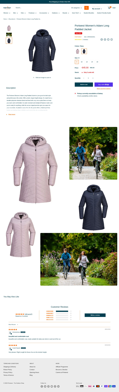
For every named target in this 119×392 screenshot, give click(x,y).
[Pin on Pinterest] (105, 39)
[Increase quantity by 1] (93, 78)
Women (5, 13)
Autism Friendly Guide (104, 13)
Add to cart (83, 84)
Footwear (31, 13)
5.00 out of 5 (28, 314)
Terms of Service (8, 375)
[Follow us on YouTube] (52, 386)
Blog (31, 375)
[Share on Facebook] (101, 39)
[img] (13, 329)
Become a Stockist (61, 369)
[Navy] (84, 51)
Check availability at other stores (87, 96)
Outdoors (55, 13)
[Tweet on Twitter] (108, 39)
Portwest (78, 37)
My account (96, 9)
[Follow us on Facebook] (42, 386)
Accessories (43, 13)
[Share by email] (111, 39)
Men (14, 13)
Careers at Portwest (62, 372)
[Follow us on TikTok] (55, 386)
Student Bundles (89, 13)
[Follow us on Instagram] (48, 386)
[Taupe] (77, 51)
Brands (65, 13)
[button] (50, 311)
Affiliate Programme (62, 367)
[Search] (86, 8)
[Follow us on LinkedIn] (58, 386)
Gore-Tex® (75, 13)
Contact (32, 369)
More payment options (104, 88)
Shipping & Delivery (9, 367)
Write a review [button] (95, 315)
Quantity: (78, 78)
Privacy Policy (7, 372)
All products (12, 19)
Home (5, 19)
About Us (32, 367)
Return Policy (7, 369)
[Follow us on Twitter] (45, 386)
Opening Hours (34, 372)
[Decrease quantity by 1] (84, 78)
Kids (22, 13)
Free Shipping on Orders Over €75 (59, 2)
